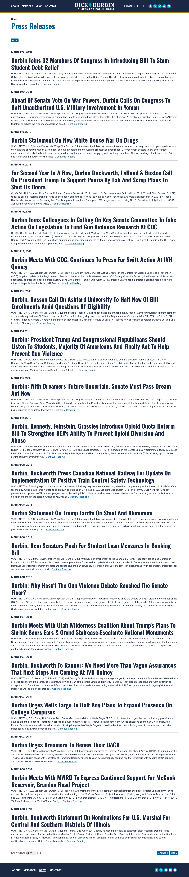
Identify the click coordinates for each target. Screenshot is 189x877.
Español (129, 6)
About (15, 6)
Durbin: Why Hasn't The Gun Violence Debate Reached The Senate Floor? (89, 589)
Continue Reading (52, 84)
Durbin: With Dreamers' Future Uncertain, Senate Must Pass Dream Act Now (91, 389)
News (39, 6)
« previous (163, 853)
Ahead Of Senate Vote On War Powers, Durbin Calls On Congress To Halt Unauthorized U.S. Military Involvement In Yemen (90, 103)
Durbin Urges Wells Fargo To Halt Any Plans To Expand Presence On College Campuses (91, 708)
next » (174, 853)
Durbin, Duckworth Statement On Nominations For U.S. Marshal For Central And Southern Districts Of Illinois (90, 821)
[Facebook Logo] (150, 6)
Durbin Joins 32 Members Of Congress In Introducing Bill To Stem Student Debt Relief (90, 64)
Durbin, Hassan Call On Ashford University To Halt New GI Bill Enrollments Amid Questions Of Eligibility (84, 303)
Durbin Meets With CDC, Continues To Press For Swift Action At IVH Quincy (91, 263)
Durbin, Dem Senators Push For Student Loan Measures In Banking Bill (91, 549)
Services (27, 6)
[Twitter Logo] (155, 6)
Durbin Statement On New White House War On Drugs (74, 139)
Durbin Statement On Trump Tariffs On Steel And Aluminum (81, 512)
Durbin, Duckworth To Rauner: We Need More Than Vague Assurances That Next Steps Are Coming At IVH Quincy (93, 668)
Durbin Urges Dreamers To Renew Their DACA (65, 744)
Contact (50, 6)
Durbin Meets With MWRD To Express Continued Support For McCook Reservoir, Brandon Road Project (93, 781)
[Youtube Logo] (164, 6)
